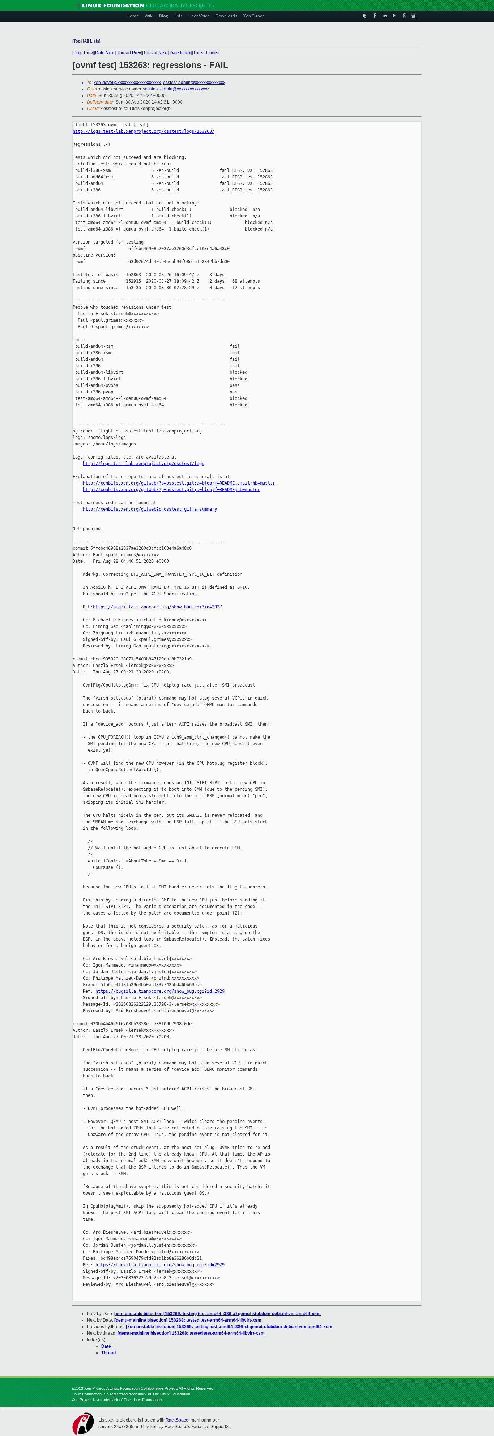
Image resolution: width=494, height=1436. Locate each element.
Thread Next (155, 52)
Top (77, 41)
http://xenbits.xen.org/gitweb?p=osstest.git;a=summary (150, 509)
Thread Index (206, 52)
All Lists (91, 41)
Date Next (105, 52)
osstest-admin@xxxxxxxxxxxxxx (194, 82)
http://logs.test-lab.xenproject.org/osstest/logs (143, 463)
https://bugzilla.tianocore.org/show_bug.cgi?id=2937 (157, 606)
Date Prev (83, 52)
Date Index (180, 52)
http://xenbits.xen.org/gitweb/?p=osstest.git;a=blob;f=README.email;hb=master (179, 483)
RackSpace (177, 1420)
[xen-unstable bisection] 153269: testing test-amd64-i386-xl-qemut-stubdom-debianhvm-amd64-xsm (217, 1313)
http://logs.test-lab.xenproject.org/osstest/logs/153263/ (143, 131)
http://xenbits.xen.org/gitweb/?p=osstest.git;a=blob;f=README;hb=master (171, 489)
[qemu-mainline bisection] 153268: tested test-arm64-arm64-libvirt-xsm (187, 1320)
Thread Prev (129, 52)
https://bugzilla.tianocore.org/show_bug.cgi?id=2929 (160, 991)
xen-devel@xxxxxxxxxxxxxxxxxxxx (127, 82)
